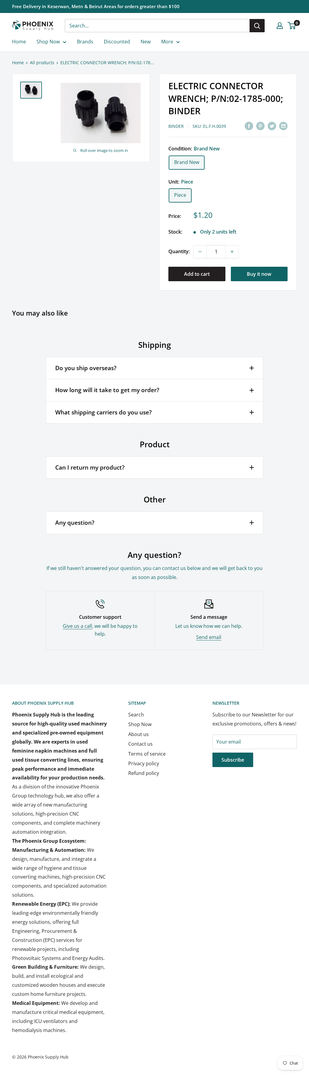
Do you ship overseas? (85, 368)
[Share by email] (283, 125)
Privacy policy (143, 763)
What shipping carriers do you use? (103, 412)
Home (19, 41)
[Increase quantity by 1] (232, 251)
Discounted (117, 41)
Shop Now (48, 41)
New (146, 41)
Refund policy (143, 773)
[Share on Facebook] (249, 125)
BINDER (176, 126)
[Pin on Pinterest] (260, 125)
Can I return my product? (90, 467)
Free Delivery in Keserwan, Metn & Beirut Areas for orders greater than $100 (96, 6)
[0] (292, 25)
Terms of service (147, 753)
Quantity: (179, 251)
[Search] (257, 25)
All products (42, 62)
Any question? (74, 523)
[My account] (280, 25)
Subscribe (232, 760)
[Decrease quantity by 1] (200, 251)
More (167, 41)
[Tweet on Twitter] (272, 125)
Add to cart (197, 274)
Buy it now (259, 274)
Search (136, 714)
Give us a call (77, 626)
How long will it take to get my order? (107, 390)
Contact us (140, 744)
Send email (208, 637)
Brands (85, 41)
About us (138, 734)
